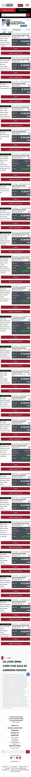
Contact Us (5, 766)
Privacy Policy (23, 766)
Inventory (15, 735)
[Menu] (27, 5)
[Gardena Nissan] (7, 5)
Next (9, 658)
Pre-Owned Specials (15, 742)
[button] (28, 674)
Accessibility (14, 766)
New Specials (14, 741)
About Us (14, 725)
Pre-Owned (15, 739)
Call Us (15, 49)
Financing (15, 730)
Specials (15, 744)
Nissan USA (15, 733)
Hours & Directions (15, 728)
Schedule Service (14, 748)
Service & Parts (15, 746)
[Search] (28, 15)
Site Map (7, 768)
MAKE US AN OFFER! (15, 53)
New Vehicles (14, 737)
